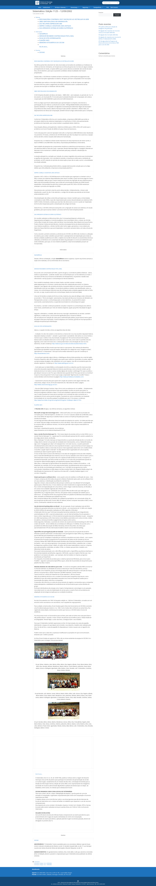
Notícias (38, 17)
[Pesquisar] (117, 3)
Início (39, 7)
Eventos (38, 50)
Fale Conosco (114, 7)
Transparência (97, 7)
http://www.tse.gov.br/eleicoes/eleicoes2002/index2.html (69, 343)
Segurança (85, 7)
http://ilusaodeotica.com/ (41, 353)
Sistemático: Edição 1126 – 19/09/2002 (43, 864)
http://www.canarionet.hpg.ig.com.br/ (45, 384)
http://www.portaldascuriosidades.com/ (72, 377)
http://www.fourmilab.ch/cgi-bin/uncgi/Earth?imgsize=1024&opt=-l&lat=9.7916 (57, 400)
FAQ (107, 7)
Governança (74, 7)
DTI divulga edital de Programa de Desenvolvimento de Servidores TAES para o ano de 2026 (109, 42)
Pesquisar (101, 12)
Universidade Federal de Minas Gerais (89, 882)
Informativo (39, 32)
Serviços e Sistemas (60, 7)
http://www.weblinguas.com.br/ (63, 363)
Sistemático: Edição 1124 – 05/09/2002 (43, 863)
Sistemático (37, 861)
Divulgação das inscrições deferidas (108, 35)
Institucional (46, 7)
